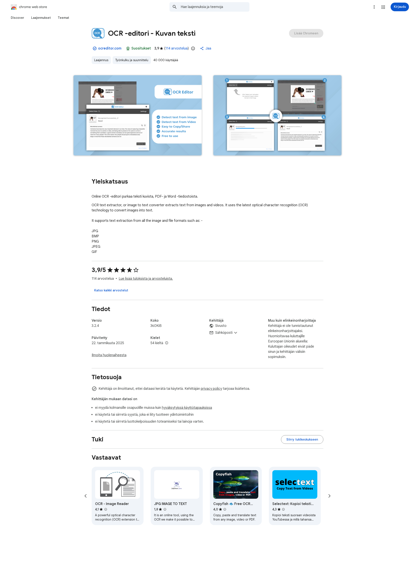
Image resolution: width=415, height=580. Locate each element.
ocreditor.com (109, 48)
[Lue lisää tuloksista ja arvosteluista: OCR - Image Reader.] (105, 509)
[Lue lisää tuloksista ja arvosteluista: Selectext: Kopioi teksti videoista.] (283, 509)
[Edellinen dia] (85, 496)
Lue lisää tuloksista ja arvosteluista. (146, 278)
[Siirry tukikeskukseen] (302, 439)
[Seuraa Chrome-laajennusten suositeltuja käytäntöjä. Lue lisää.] (128, 48)
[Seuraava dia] (329, 496)
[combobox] (215, 7)
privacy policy (211, 389)
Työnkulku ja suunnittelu (131, 60)
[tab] (17, 18)
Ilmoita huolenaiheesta (109, 355)
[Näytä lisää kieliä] (166, 343)
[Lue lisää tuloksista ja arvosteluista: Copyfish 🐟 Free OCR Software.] (225, 509)
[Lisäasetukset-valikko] (374, 7)
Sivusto (221, 326)
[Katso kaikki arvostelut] (111, 290)
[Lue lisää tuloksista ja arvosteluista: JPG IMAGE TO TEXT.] (165, 509)
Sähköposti (224, 333)
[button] (383, 7)
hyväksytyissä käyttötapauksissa (187, 408)
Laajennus (101, 60)
